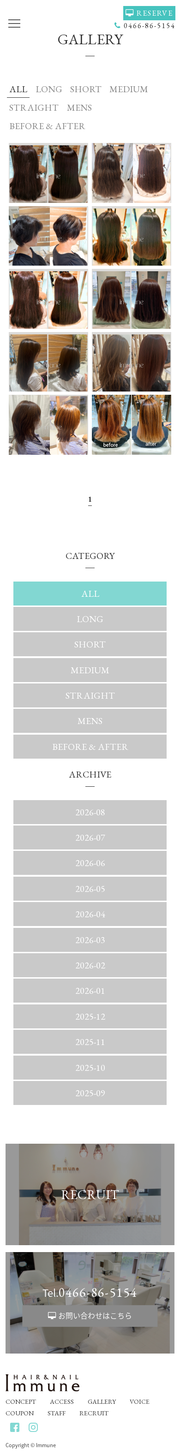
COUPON (20, 1413)
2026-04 (90, 914)
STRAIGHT (34, 107)
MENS (79, 107)
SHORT (86, 89)
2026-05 (90, 889)
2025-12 (90, 1016)
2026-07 (90, 837)
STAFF (57, 1413)
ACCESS (62, 1401)
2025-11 (90, 1042)
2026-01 (90, 991)
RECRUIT (93, 1413)
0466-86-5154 (149, 25)
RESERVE (155, 13)
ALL (18, 89)
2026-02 (90, 965)
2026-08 (90, 812)
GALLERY (102, 1401)
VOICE (140, 1401)
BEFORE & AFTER (47, 126)
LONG (49, 89)
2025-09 (90, 1093)
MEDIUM (128, 89)
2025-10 (90, 1068)
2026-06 (90, 863)
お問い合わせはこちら (95, 1315)
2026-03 (90, 940)
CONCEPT (21, 1401)
